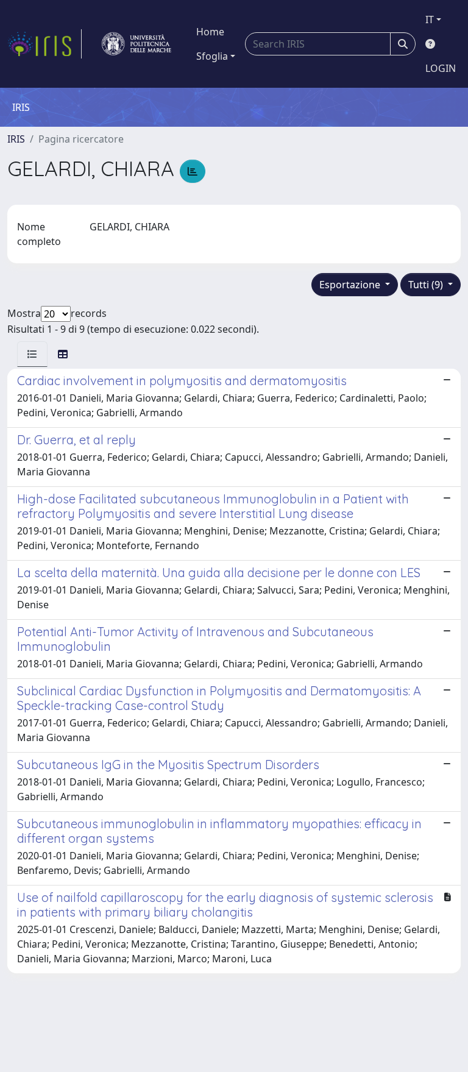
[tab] (32, 354)
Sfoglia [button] (212, 56)
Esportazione (351, 284)
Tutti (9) (426, 284)
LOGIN (440, 68)
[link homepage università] (136, 44)
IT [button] (429, 19)
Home (210, 31)
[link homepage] (44, 44)
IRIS (16, 139)
